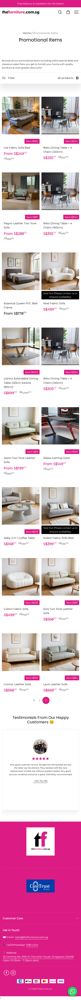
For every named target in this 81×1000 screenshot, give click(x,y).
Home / (28, 33)
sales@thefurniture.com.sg (31, 937)
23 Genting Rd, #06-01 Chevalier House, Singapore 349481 (38, 956)
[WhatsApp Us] (72, 991)
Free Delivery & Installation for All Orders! (41, 3)
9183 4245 (32, 944)
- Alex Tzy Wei (40, 781)
